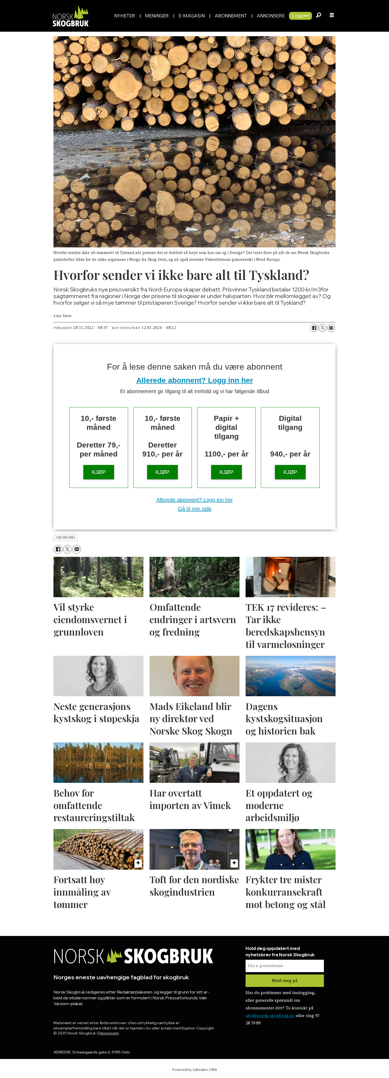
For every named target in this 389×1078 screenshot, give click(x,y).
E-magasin (192, 15)
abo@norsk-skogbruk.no (270, 1016)
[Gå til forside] (80, 16)
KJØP (99, 472)
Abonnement (231, 15)
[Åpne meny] (332, 16)
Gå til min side (194, 509)
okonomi (65, 537)
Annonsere (271, 15)
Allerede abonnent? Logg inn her (194, 380)
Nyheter (124, 15)
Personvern (108, 1033)
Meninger (157, 15)
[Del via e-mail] (331, 328)
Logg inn (300, 15)
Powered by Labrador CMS (194, 1070)
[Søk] (318, 16)
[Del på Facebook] (314, 328)
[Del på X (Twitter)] (323, 328)
